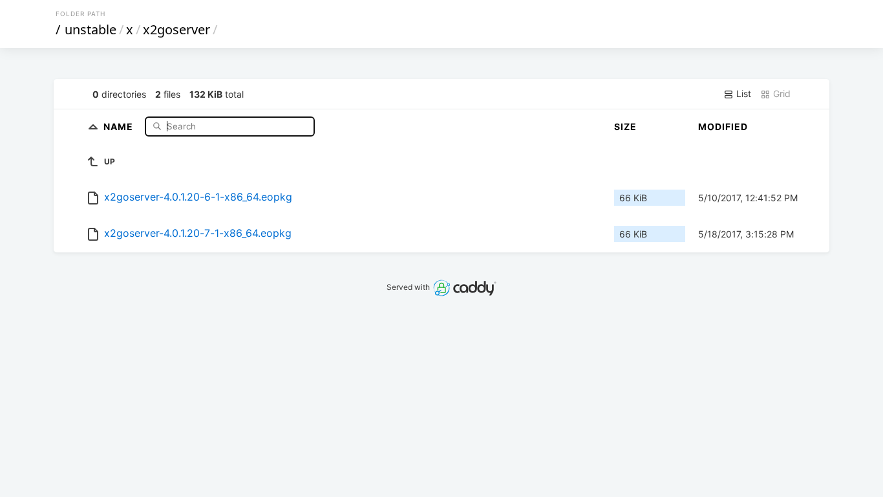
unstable (90, 29)
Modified (723, 126)
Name (119, 125)
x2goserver (176, 29)
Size (625, 126)
